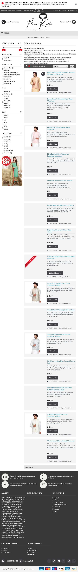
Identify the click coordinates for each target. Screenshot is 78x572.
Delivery (56, 500)
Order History (7, 552)
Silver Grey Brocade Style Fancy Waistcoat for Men (58, 284)
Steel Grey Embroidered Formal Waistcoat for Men (58, 335)
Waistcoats (35, 37)
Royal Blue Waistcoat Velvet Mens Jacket (59, 231)
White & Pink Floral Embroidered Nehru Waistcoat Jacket (59, 389)
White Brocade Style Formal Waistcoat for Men (57, 415)
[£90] (20, 47)
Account (29, 548)
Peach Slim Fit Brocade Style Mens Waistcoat (60, 100)
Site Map (56, 509)
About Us (56, 498)
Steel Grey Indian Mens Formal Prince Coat (61, 362)
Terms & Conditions (60, 504)
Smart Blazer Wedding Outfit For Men (60, 310)
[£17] (3, 47)
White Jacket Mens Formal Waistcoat (60, 441)
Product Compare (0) (38, 66)
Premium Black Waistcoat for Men (59, 181)
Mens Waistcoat (45, 37)
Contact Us (57, 507)
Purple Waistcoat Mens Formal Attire (60, 205)
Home (28, 37)
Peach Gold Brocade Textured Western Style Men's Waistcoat (61, 73)
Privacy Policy (58, 502)
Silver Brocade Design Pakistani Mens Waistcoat (61, 258)
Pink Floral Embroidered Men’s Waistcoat (58, 128)
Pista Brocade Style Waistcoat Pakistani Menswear (58, 155)
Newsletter (30, 554)
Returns (5, 550)
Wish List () (31, 552)
